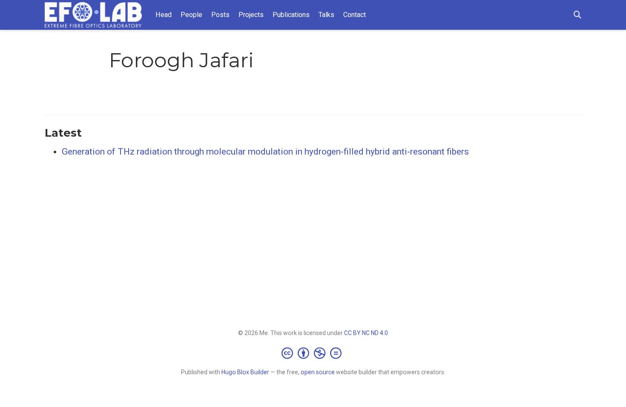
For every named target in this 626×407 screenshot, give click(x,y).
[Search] (577, 15)
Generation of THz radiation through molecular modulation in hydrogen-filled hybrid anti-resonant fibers (265, 151)
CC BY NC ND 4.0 (366, 333)
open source (318, 372)
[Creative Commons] (313, 352)
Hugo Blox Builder (245, 372)
